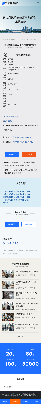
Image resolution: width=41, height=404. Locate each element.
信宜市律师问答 (19, 317)
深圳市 (10, 191)
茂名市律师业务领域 (10, 243)
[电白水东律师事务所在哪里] (8, 274)
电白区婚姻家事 (19, 298)
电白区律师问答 (19, 275)
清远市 (5, 200)
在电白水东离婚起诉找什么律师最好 (26, 304)
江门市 (10, 194)
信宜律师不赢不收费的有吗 (26, 324)
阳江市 (27, 197)
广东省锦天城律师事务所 (22, 137)
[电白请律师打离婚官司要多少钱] (8, 295)
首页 (4, 39)
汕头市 (5, 194)
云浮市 (27, 200)
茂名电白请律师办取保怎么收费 (26, 283)
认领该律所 (8, 121)
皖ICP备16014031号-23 (29, 396)
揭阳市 (21, 200)
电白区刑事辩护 (19, 288)
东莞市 (16, 191)
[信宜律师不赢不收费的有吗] (8, 327)
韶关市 (5, 203)
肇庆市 (27, 194)
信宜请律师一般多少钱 (24, 314)
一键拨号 (28, 154)
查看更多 (20, 336)
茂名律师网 (8, 387)
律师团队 (28, 224)
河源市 (21, 197)
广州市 (5, 191)
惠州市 (5, 197)
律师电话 (11, 224)
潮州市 (16, 200)
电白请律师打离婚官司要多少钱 (26, 294)
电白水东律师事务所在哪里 (26, 271)
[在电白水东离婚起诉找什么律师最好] (8, 306)
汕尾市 (16, 197)
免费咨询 (12, 154)
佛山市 (21, 191)
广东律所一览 (12, 39)
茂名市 (21, 194)
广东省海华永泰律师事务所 (23, 142)
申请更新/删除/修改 (11, 116)
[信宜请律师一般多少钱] (8, 317)
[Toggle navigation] (38, 3)
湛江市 (16, 194)
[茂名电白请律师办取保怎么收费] (8, 285)
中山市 (10, 200)
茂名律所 (21, 39)
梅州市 (10, 197)
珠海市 (27, 191)
